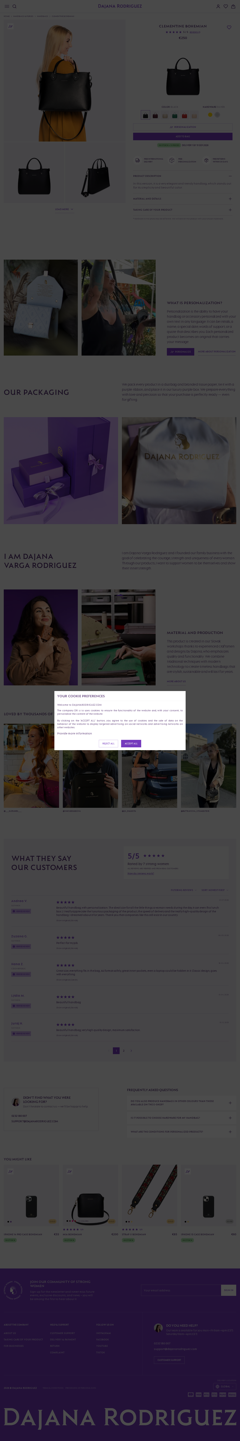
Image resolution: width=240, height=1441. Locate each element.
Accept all (131, 743)
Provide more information (74, 733)
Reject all (108, 743)
